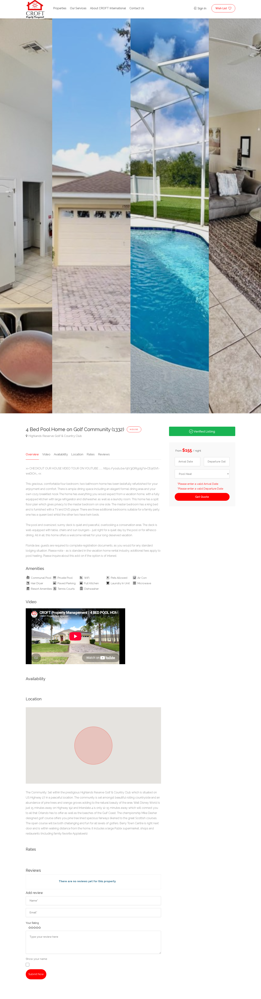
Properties (59, 8)
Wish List (221, 8)
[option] (169, 213)
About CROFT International (108, 8)
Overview (32, 454)
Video (46, 454)
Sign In (201, 8)
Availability (61, 454)
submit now (36, 974)
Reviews (104, 454)
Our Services (78, 8)
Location (77, 454)
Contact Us (136, 8)
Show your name (36, 959)
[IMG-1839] (91, 213)
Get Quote (202, 496)
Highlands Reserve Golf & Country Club (55, 436)
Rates (91, 454)
